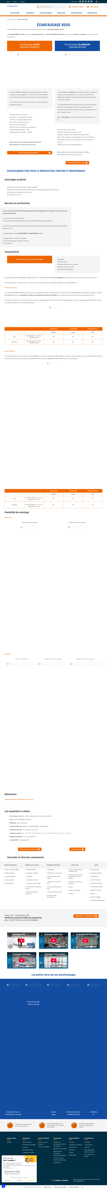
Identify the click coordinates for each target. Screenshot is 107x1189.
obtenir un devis (76, 849)
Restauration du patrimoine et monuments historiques (60, 1153)
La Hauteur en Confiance (75, 1145)
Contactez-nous (77, 7)
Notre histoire (72, 1147)
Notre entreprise (76, 13)
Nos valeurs (72, 1150)
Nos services (30, 13)
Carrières (22, 1)
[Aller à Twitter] (86, 2)
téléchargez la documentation (85, 916)
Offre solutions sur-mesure (89, 1155)
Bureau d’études (27, 1142)
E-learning (25, 1147)
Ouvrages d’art (57, 1162)
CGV (82, 1187)
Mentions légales (47, 1187)
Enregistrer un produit (28, 1152)
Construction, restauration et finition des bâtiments (60, 1144)
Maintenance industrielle (60, 1149)
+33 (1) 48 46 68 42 (78, 1181)
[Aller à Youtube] (92, 2)
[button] (97, 1)
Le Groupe (71, 1142)
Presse (15, 1)
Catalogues (87, 1142)
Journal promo (88, 1145)
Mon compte (94, 7)
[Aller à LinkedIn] (83, 2)
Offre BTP (87, 1147)
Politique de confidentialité (60, 1187)
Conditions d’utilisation (74, 1187)
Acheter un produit (46, 13)
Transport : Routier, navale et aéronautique (60, 1159)
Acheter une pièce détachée (43, 1143)
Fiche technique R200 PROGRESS (28, 153)
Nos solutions (14, 13)
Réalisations (61, 13)
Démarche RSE (72, 1155)
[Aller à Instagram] (89, 2)
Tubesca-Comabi (11, 19)
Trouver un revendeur (43, 1147)
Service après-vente (28, 1150)
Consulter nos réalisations (28, 849)
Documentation (92, 13)
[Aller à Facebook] (80, 2)
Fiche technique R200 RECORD (76, 163)
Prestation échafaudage (29, 1145)
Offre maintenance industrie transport (89, 1151)
